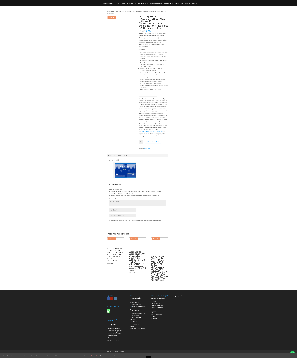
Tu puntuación (113, 199)
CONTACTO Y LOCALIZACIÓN (189, 3)
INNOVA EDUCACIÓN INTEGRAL (111, 3)
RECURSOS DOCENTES (156, 3)
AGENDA (177, 3)
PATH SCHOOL (136, 311)
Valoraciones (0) (122, 155)
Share (117, 340)
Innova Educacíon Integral (116, 323)
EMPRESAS (135, 321)
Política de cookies (119, 351)
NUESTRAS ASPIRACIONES (139, 306)
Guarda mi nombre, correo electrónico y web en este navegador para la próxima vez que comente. (136, 220)
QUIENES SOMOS (136, 304)
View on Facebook (111, 340)
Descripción (111, 155)
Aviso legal (109, 351)
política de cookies (94, 355)
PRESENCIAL (113, 11)
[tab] (112, 155)
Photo (111, 338)
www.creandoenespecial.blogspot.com (152, 131)
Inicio (108, 11)
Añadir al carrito (153, 141)
